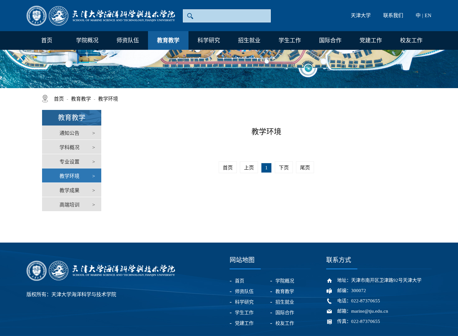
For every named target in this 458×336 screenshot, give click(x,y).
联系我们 (393, 15)
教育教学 (168, 40)
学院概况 (87, 40)
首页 (46, 40)
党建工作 (371, 40)
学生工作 (290, 40)
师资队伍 (128, 40)
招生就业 (249, 40)
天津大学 (361, 15)
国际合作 (330, 40)
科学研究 (209, 40)
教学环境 (108, 99)
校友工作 (411, 40)
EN (428, 15)
